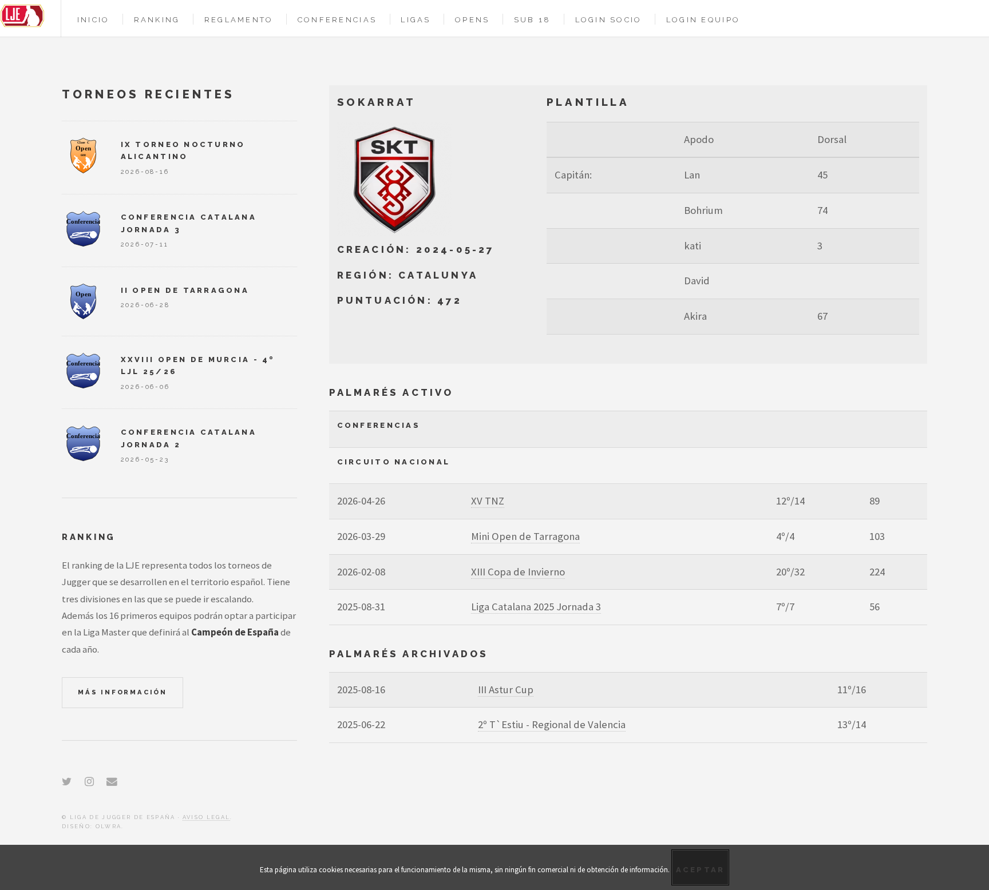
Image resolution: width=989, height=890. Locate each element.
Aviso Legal (207, 817)
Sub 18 (532, 19)
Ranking (157, 19)
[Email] (111, 781)
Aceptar (700, 869)
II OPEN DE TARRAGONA (185, 290)
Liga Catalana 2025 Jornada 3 (536, 606)
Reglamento (239, 19)
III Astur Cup (505, 689)
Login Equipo (703, 19)
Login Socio (608, 19)
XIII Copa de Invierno (518, 571)
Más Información (122, 692)
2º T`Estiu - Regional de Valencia (552, 724)
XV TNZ (487, 500)
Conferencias (337, 19)
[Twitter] (67, 781)
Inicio (93, 19)
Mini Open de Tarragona (525, 536)
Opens (472, 19)
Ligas (415, 19)
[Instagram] (89, 781)
